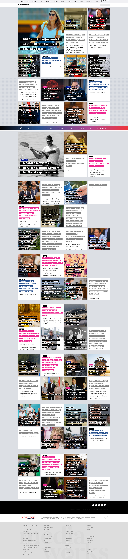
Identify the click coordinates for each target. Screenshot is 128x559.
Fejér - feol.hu (26, 538)
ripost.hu (89, 525)
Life (28, 1)
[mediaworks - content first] (27, 518)
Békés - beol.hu (26, 531)
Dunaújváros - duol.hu (28, 536)
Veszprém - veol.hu (48, 527)
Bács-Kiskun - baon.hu (28, 528)
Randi (81, 1)
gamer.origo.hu (69, 533)
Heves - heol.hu (26, 543)
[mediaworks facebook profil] (103, 517)
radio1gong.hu (90, 551)
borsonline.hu (68, 555)
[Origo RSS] (105, 505)
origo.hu (46, 542)
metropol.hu (90, 527)
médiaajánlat (105, 509)
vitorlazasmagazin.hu (70, 543)
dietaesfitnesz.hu (69, 542)
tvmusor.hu (68, 547)
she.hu (88, 531)
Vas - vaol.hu (47, 525)
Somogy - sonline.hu (27, 551)
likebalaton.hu (68, 535)
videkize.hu (68, 545)
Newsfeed (48, 1)
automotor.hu (68, 529)
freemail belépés (105, 5)
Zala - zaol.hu (47, 529)
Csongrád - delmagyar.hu (28, 535)
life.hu (88, 529)
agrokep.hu (46, 551)
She (75, 1)
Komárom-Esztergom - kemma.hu (30, 547)
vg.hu (45, 549)
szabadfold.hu (47, 538)
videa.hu (89, 542)
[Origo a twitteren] (96, 505)
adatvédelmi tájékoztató (75, 509)
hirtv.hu (45, 540)
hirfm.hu (89, 553)
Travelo (62, 1)
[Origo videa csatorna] (102, 505)
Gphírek (69, 1)
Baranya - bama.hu (27, 529)
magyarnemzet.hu (48, 536)
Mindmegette (34, 1)
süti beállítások (94, 509)
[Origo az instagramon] (99, 505)
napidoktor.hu (68, 536)
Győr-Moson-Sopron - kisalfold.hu (30, 540)
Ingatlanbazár (89, 1)
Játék (97, 1)
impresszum (100, 509)
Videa (42, 1)
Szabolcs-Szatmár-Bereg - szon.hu (31, 552)
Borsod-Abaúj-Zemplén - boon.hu (30, 533)
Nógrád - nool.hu (26, 549)
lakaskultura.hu (69, 531)
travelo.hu (67, 540)
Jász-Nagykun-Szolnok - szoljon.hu (31, 545)
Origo (22, 1)
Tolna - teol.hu (26, 554)
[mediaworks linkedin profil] (106, 517)
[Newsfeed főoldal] (23, 505)
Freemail (56, 1)
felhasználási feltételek (85, 509)
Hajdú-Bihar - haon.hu (28, 542)
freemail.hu (89, 538)
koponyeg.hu (90, 540)
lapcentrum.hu (90, 544)
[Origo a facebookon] (93, 505)
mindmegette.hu (69, 538)
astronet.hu (68, 528)
